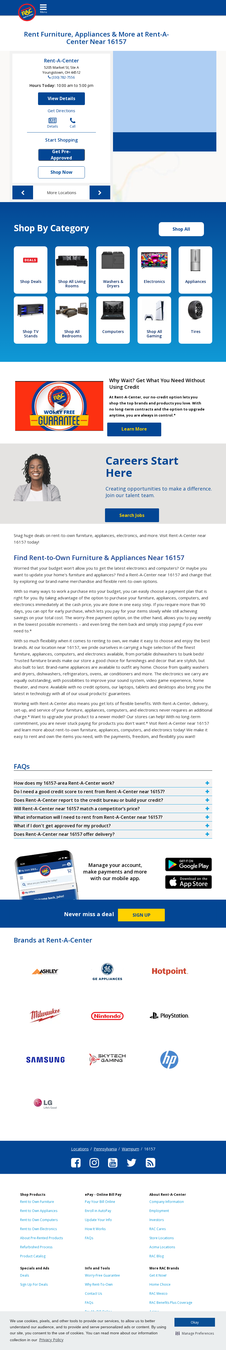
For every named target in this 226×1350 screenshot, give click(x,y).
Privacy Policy (51, 1339)
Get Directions (61, 110)
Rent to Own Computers (39, 1219)
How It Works (95, 1229)
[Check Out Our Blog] (150, 1168)
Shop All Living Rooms (72, 283)
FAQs (89, 1238)
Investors (156, 1219)
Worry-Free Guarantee (102, 1275)
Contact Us (93, 1293)
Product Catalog (32, 1256)
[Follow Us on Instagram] (94, 1168)
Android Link (188, 866)
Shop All (181, 229)
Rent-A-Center (61, 60)
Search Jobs (131, 515)
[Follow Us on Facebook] (76, 1168)
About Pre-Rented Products (41, 1238)
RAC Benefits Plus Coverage (170, 1302)
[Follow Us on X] (131, 1168)
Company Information (166, 1201)
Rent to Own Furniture (37, 1201)
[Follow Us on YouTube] (113, 1168)
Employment (159, 1210)
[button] (194, 1333)
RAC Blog (156, 1256)
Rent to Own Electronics (38, 1229)
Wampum (130, 1148)
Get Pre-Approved (61, 155)
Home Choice (160, 1284)
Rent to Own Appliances (38, 1210)
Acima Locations (162, 1247)
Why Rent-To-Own (99, 1284)
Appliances (195, 281)
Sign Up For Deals (34, 1284)
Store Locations (161, 1238)
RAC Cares (157, 1229)
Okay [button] (195, 1322)
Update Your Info (98, 1219)
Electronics (154, 281)
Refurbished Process (36, 1247)
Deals (24, 1275)
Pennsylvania (105, 1148)
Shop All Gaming (154, 333)
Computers (113, 331)
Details (52, 126)
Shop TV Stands (31, 333)
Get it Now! (157, 1275)
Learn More (134, 429)
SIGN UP (141, 915)
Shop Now (61, 172)
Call (73, 126)
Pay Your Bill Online (100, 1201)
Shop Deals (30, 281)
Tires (195, 331)
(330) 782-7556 (63, 77)
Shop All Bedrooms (72, 333)
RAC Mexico (158, 1293)
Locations (80, 1148)
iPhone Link (188, 884)
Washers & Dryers (113, 283)
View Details (61, 98)
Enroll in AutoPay (98, 1210)
